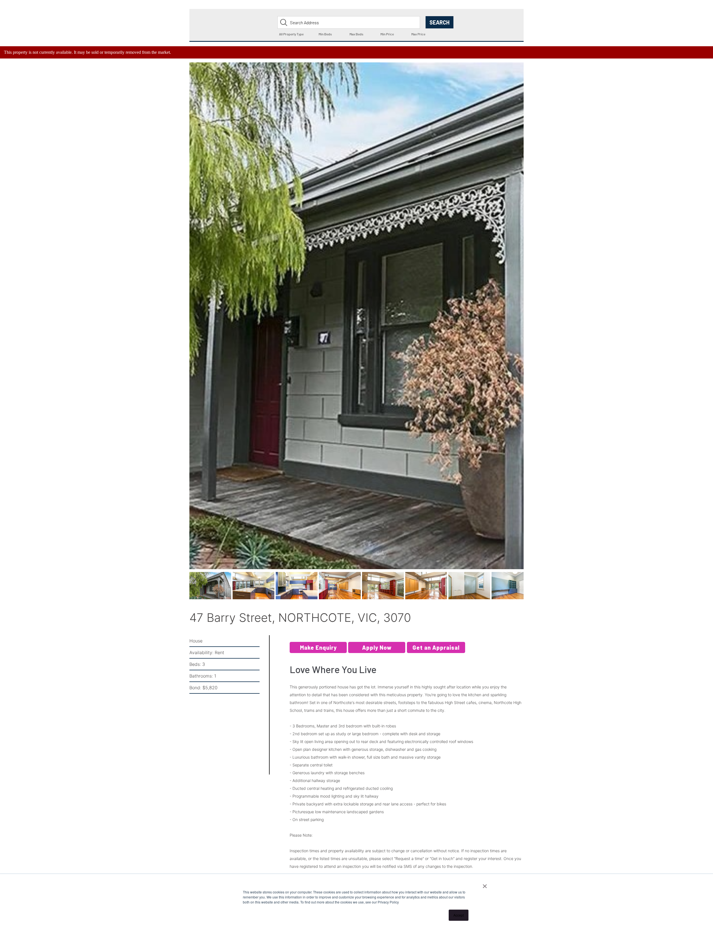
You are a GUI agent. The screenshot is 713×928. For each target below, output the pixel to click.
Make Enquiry (318, 651)
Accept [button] (458, 915)
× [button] (485, 884)
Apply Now (377, 651)
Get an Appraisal (436, 651)
